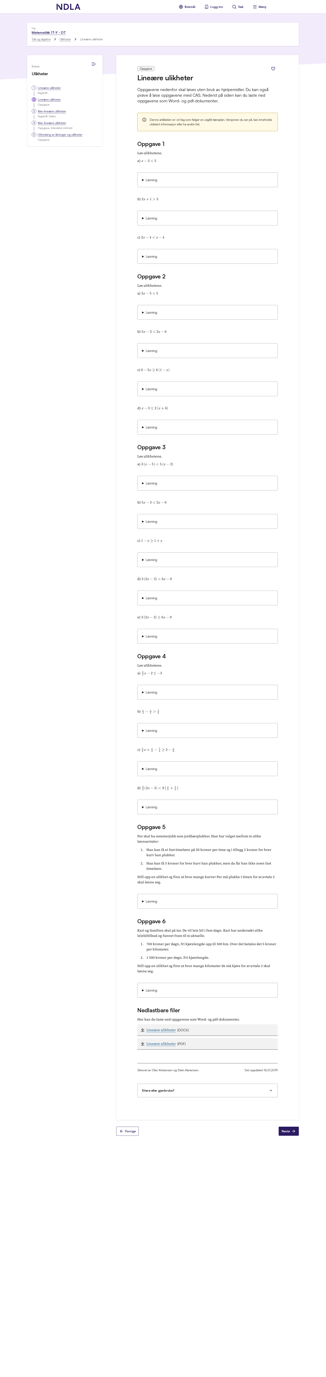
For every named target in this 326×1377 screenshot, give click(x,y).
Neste (286, 1131)
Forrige (130, 1131)
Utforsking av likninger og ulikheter (60, 134)
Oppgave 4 (151, 656)
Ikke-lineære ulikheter (52, 111)
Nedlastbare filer (158, 1010)
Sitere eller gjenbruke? (158, 1090)
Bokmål (190, 7)
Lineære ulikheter (49, 88)
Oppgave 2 (151, 276)
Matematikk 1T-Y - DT (49, 32)
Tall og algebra (41, 39)
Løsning (151, 180)
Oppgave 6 (151, 921)
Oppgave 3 (151, 447)
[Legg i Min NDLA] (273, 68)
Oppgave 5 (151, 826)
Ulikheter (65, 39)
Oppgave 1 (150, 143)
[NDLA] (68, 7)
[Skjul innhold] (93, 64)
